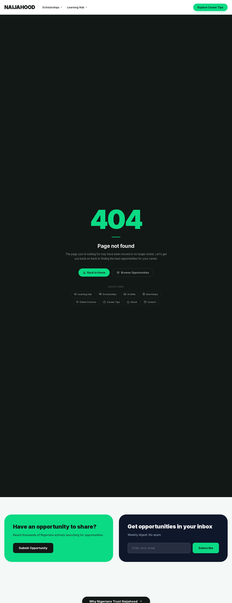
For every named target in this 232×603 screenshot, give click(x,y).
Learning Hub (77, 7)
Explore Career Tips (210, 7)
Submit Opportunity (33, 548)
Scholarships (52, 7)
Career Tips (111, 302)
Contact (150, 302)
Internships (150, 294)
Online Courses (86, 302)
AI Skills (130, 294)
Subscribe (205, 548)
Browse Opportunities (133, 272)
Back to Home (94, 272)
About (132, 302)
